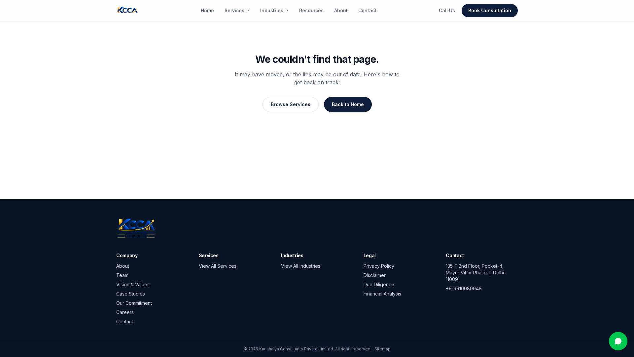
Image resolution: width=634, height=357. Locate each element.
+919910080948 (464, 288)
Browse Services (290, 104)
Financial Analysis (382, 294)
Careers (125, 312)
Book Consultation (489, 10)
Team (122, 275)
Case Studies (130, 294)
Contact (367, 10)
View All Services (217, 266)
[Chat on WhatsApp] (618, 341)
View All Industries (300, 266)
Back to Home (348, 104)
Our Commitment (134, 303)
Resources (311, 10)
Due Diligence (379, 284)
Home (207, 10)
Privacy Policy (379, 266)
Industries (271, 10)
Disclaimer (375, 275)
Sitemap (382, 348)
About (341, 10)
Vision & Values (133, 284)
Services (234, 10)
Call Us (447, 10)
